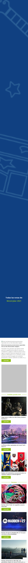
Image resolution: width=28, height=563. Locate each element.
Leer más (6, 360)
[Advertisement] (14, 378)
